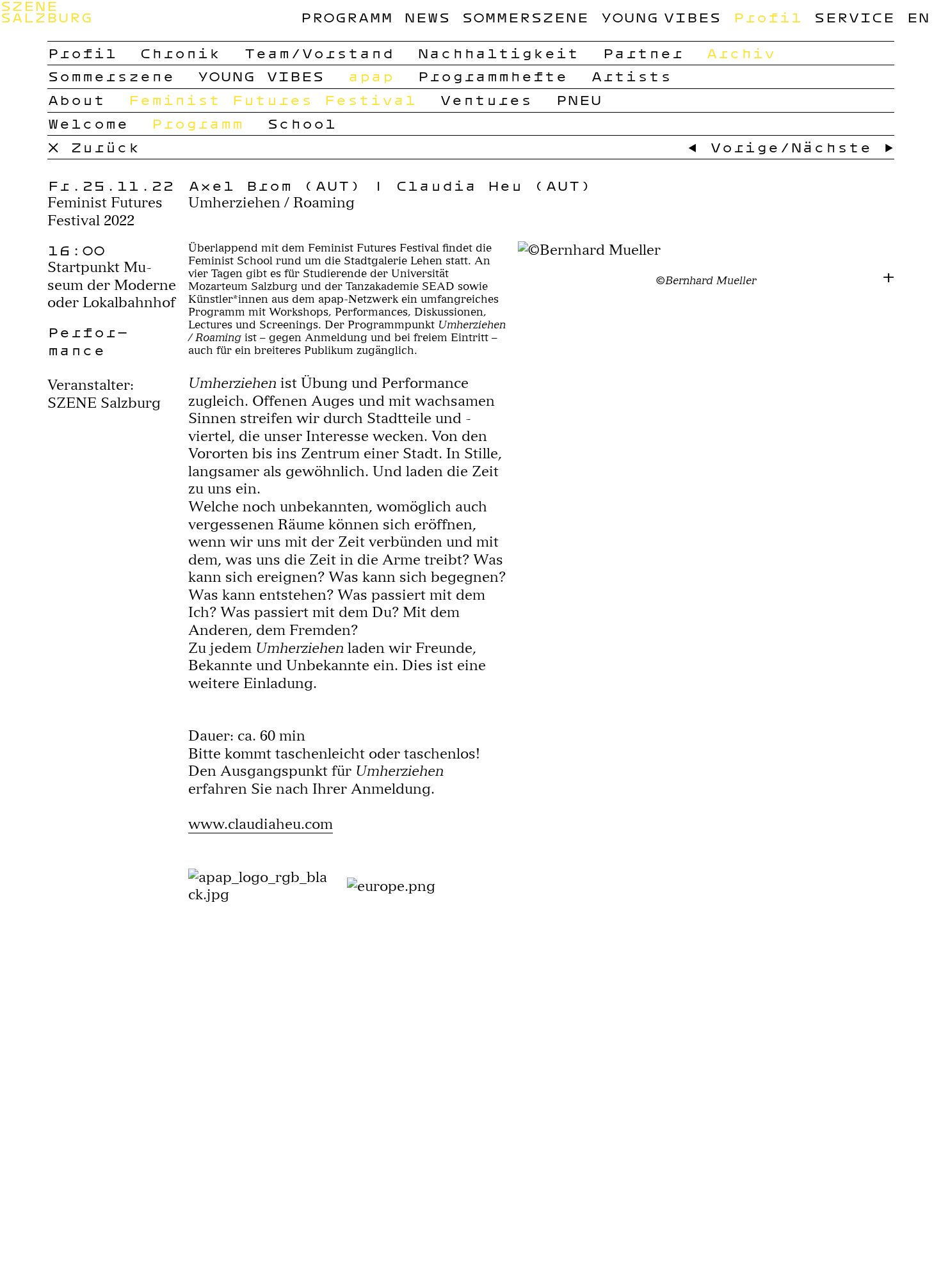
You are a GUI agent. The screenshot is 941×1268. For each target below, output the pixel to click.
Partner (642, 53)
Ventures (486, 99)
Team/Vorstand (319, 53)
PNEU (579, 99)
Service (854, 17)
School (301, 123)
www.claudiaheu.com (260, 824)
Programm (346, 17)
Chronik (180, 53)
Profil (767, 17)
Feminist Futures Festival (272, 99)
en (917, 17)
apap (371, 76)
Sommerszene (525, 17)
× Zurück (93, 147)
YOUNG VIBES (660, 17)
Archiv (740, 53)
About (76, 99)
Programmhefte (492, 76)
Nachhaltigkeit (498, 53)
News (427, 17)
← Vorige (733, 147)
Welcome (87, 123)
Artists (631, 76)
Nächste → (842, 147)
